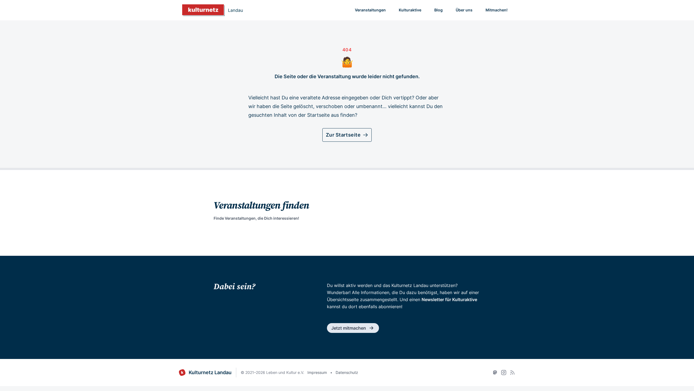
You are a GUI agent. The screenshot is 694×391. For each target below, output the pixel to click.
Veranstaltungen (370, 10)
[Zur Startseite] (212, 10)
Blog (438, 10)
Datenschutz (347, 372)
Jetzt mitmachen (348, 328)
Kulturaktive (410, 10)
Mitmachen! (496, 10)
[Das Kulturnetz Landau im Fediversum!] (495, 372)
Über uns (464, 10)
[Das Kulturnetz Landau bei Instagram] (503, 372)
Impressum (317, 372)
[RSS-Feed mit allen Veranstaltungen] (512, 372)
